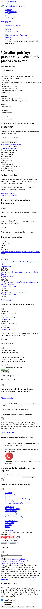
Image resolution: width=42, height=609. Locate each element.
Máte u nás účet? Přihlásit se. (11, 144)
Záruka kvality (10, 495)
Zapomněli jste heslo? (18, 559)
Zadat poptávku (16, 6)
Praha (9, 256)
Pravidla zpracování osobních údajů (18, 499)
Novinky (8, 493)
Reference (9, 16)
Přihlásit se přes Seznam (16, 563)
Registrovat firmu (13, 4)
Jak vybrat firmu (11, 511)
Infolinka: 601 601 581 (13, 25)
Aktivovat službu (7, 398)
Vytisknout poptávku (8, 193)
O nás (7, 527)
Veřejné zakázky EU (12, 513)
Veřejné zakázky (11, 12)
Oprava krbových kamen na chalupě (14, 292)
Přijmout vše (6, 607)
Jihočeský (10, 276)
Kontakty (8, 525)
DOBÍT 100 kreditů (8, 432)
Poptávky (8, 10)
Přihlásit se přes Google (9, 561)
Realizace (8, 14)
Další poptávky (6, 300)
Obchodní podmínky (12, 509)
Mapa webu (9, 523)
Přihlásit (4, 4)
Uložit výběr (30, 607)
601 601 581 (12, 2)
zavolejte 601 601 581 (9, 148)
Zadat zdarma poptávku (9, 195)
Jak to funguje (10, 18)
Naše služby (9, 501)
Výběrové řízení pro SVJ (14, 503)
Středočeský (11, 286)
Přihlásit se (5, 559)
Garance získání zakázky (14, 517)
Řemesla (8, 39)
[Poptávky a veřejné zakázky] (16, 35)
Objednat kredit (6, 319)
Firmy (7, 497)
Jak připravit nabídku (12, 515)
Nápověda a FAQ (11, 521)
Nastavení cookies (18, 607)
